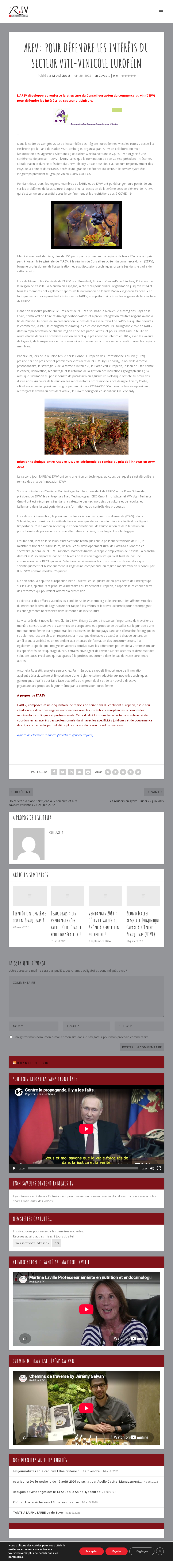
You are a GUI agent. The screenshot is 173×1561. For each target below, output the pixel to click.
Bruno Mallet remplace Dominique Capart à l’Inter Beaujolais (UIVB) (143, 923)
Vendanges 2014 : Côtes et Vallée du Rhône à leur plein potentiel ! (104, 923)
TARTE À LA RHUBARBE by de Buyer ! (39, 1512)
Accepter (91, 1551)
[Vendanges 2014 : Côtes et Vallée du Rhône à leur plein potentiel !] (105, 896)
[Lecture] (14, 1168)
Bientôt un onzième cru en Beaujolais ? (29, 917)
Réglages (142, 1551)
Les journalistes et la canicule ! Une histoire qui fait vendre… (57, 1471)
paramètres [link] (15, 1557)
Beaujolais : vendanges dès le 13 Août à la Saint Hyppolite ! (56, 1492)
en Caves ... (102, 76)
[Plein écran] (159, 1168)
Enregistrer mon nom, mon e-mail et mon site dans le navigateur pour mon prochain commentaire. (81, 1037)
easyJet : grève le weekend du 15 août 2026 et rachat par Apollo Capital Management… (77, 1481)
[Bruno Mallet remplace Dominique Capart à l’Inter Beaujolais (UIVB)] (143, 896)
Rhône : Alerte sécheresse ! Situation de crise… (47, 1502)
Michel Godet (61, 76)
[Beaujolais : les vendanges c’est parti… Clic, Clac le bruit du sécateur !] (68, 896)
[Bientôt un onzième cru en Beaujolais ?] (30, 896)
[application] (86, 1129)
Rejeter (116, 1551)
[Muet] (152, 1168)
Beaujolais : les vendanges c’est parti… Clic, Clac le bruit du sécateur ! (66, 923)
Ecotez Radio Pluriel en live (33, 1063)
